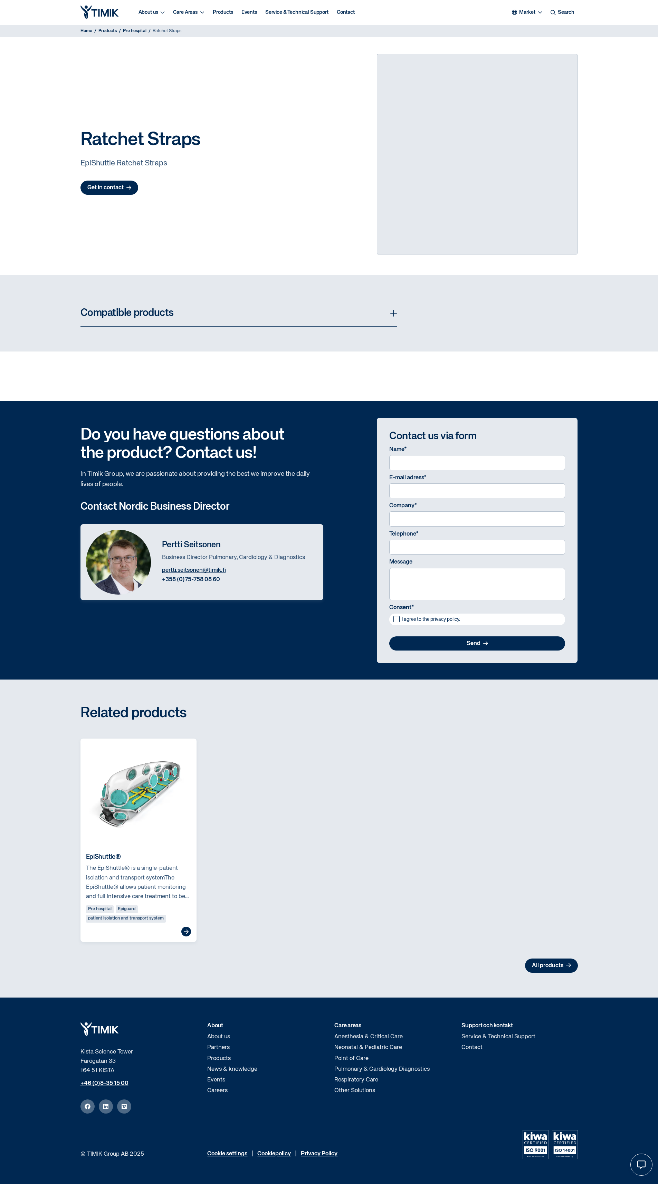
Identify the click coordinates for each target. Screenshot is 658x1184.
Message (400, 562)
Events (249, 12)
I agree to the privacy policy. (431, 619)
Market (527, 12)
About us (148, 12)
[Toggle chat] (641, 1165)
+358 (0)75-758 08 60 (191, 580)
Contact (346, 12)
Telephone (404, 534)
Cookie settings (227, 1154)
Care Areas (185, 12)
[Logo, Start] (99, 12)
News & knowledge (232, 1069)
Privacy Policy (319, 1154)
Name (398, 449)
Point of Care (351, 1058)
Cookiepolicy (274, 1154)
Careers (217, 1091)
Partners (218, 1047)
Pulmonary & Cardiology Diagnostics (382, 1069)
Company (403, 506)
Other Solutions (354, 1091)
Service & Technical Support (296, 12)
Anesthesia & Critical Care (368, 1037)
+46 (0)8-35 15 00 (104, 1083)
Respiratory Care (356, 1080)
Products (223, 12)
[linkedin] (106, 1106)
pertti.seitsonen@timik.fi (194, 570)
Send (473, 643)
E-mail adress (408, 478)
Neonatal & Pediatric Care (368, 1047)
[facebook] (87, 1106)
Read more (186, 931)
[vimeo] (124, 1106)
